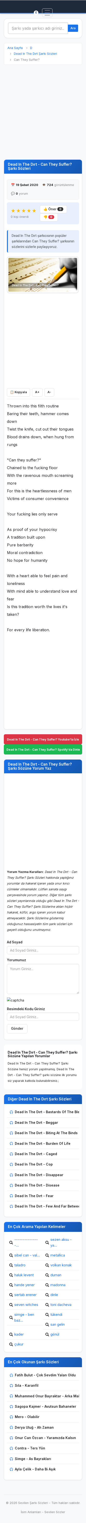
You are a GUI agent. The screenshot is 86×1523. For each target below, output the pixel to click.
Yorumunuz (16, 960)
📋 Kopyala (18, 392)
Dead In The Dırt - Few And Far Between (48, 1206)
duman (55, 1275)
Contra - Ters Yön (30, 1448)
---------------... (26, 1242)
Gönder (17, 1028)
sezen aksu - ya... (61, 1242)
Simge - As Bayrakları (33, 1459)
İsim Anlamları (31, 1512)
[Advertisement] (43, 112)
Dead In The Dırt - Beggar (36, 1122)
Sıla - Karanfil (26, 1385)
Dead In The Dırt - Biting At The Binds (46, 1133)
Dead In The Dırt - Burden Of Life (42, 1143)
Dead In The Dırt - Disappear (39, 1175)
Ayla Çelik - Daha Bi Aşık (35, 1469)
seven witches (26, 1304)
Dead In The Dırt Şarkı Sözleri (35, 53)
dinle (54, 1294)
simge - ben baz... (24, 1317)
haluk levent (24, 1275)
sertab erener (25, 1294)
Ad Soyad (14, 942)
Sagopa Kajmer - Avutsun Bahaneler (45, 1406)
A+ (37, 392)
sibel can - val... (27, 1255)
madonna (57, 1285)
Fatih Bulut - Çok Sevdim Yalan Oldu (45, 1375)
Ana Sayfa (15, 48)
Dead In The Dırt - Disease (37, 1185)
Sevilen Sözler (54, 1512)
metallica (57, 1255)
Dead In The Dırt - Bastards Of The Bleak (49, 1112)
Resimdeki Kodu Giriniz (26, 1009)
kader (19, 1334)
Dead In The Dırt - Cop (34, 1164)
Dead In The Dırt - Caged (36, 1154)
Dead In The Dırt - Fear (34, 1196)
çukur (18, 1344)
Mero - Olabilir (27, 1417)
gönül (54, 1334)
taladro (20, 1265)
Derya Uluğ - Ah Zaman (34, 1427)
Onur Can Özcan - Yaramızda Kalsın (45, 1438)
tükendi (56, 1314)
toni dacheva (60, 1304)
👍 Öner (52, 209)
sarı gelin (57, 1324)
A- (49, 392)
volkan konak (61, 1265)
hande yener (24, 1285)
